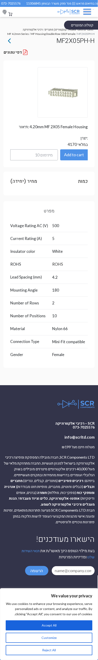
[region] (49, 624)
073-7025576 (11, 3)
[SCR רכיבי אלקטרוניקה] (64, 12)
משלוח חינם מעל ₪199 (78, 447)
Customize (49, 638)
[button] (74, 154)
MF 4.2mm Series (18, 34)
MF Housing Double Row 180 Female (53, 34)
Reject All (49, 650)
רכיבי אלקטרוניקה (33, 29)
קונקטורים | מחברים (56, 29)
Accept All (49, 625)
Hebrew (4, 12)
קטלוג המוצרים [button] (82, 25)
